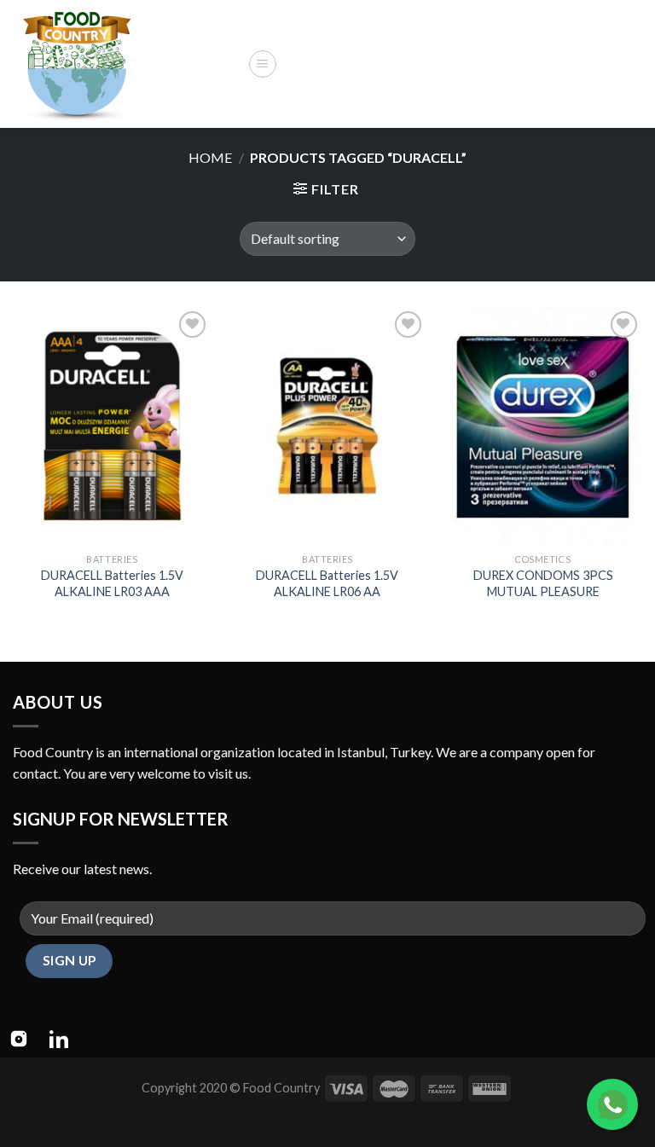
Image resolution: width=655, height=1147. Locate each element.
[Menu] (262, 64)
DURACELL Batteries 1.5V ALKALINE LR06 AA (327, 583)
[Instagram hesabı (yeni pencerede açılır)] (19, 1038)
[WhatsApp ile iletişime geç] (612, 1104)
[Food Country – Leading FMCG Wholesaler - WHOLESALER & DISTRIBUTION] (124, 64)
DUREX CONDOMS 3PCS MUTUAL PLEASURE (543, 583)
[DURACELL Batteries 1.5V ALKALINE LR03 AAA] (112, 426)
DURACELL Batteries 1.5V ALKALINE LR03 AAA (112, 583)
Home (210, 157)
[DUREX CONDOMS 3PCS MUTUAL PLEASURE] (542, 426)
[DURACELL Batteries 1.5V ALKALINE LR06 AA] (327, 426)
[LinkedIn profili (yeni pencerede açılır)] (59, 1038)
